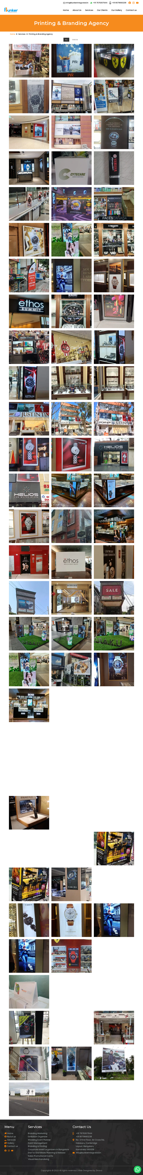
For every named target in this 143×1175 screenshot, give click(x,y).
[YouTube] (137, 3)
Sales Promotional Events (40, 1156)
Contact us (131, 10)
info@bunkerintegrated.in (76, 3)
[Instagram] (133, 3)
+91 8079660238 (118, 3)
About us (11, 1136)
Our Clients (102, 10)
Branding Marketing (37, 1133)
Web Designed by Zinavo (90, 1170)
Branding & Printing (37, 1146)
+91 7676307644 (100, 3)
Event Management (37, 1143)
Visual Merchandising (38, 1159)
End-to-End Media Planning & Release (46, 1152)
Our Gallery (116, 10)
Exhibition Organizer (37, 1136)
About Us (77, 10)
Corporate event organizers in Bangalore (48, 1149)
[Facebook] (129, 3)
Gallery (10, 1143)
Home (66, 10)
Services (89, 10)
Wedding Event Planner (39, 1139)
